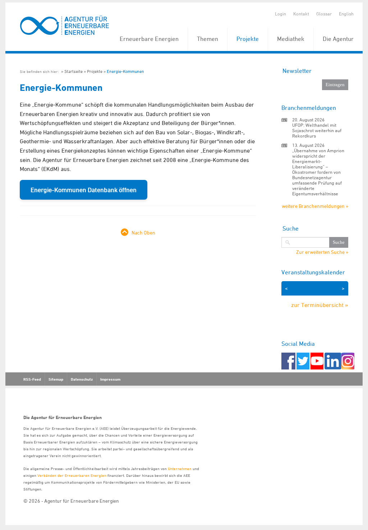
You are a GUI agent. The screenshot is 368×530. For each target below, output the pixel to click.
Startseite (73, 71)
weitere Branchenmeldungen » (315, 206)
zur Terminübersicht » (319, 305)
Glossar (324, 14)
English (346, 14)
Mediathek (290, 38)
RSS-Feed (32, 379)
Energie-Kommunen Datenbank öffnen (84, 190)
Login (280, 14)
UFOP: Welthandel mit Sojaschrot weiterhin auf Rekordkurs (316, 130)
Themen (207, 38)
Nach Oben (143, 232)
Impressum (110, 379)
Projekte (247, 38)
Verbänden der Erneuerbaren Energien (71, 475)
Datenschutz (82, 379)
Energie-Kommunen (125, 71)
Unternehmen (180, 468)
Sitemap (56, 379)
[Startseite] (65, 25)
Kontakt (301, 14)
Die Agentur (338, 38)
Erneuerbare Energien (149, 38)
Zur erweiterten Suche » (322, 252)
